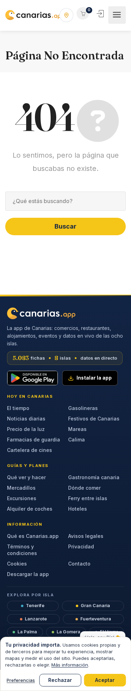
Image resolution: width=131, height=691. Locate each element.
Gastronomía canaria (93, 477)
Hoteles (77, 509)
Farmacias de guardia (33, 439)
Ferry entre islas (87, 498)
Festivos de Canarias (93, 419)
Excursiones (21, 498)
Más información (69, 665)
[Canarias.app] (35, 15)
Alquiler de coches (29, 509)
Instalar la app (94, 378)
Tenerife (35, 605)
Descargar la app (28, 574)
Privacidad (81, 546)
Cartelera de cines (29, 450)
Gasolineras (83, 408)
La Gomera (68, 631)
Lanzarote (36, 618)
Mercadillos (21, 488)
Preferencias (21, 680)
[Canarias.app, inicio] (41, 313)
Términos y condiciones (22, 550)
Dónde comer (84, 488)
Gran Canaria (95, 605)
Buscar (65, 226)
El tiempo (18, 408)
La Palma (27, 631)
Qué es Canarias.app (33, 536)
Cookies (17, 564)
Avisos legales (85, 536)
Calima (76, 439)
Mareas (77, 429)
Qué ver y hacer (26, 477)
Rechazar (60, 680)
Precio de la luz (26, 429)
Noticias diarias (26, 419)
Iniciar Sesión (101, 13)
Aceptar (105, 680)
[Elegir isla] (66, 15)
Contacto (79, 564)
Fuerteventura (95, 618)
